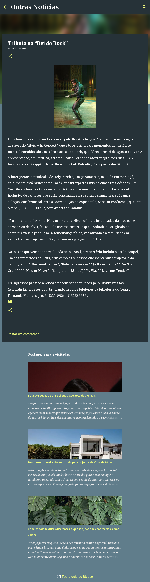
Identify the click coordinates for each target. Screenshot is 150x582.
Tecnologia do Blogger (77, 576)
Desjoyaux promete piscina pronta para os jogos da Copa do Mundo (71, 462)
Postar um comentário (24, 334)
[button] (10, 56)
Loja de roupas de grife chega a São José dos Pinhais (62, 395)
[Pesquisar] (64, 7)
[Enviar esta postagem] (10, 302)
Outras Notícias (35, 7)
